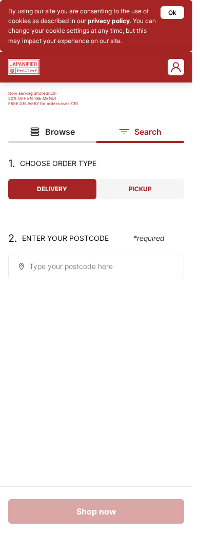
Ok (172, 12)
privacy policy (109, 21)
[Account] (176, 67)
